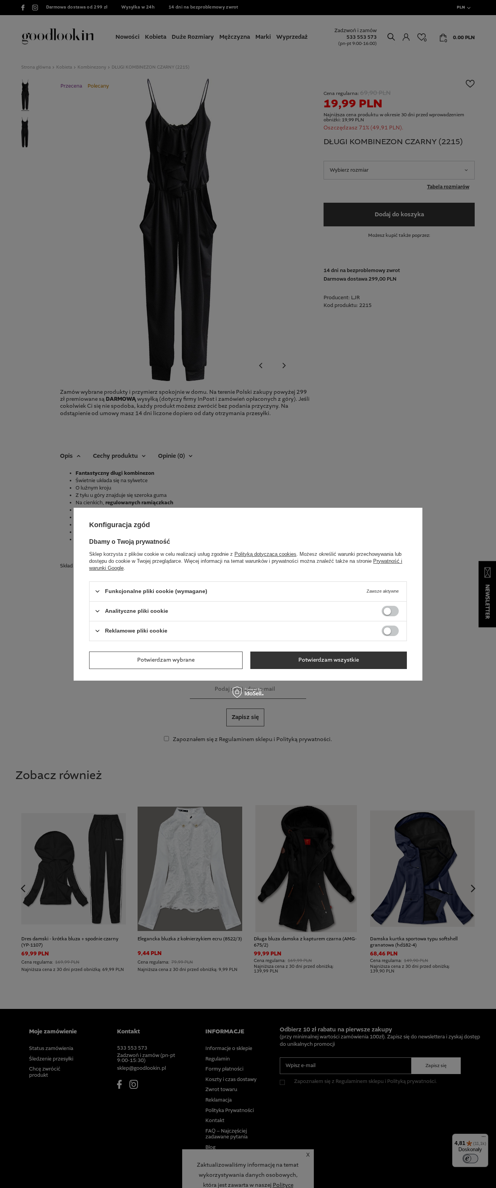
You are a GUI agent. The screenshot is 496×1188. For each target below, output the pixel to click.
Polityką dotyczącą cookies (265, 554)
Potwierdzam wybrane (166, 660)
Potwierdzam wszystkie (328, 660)
